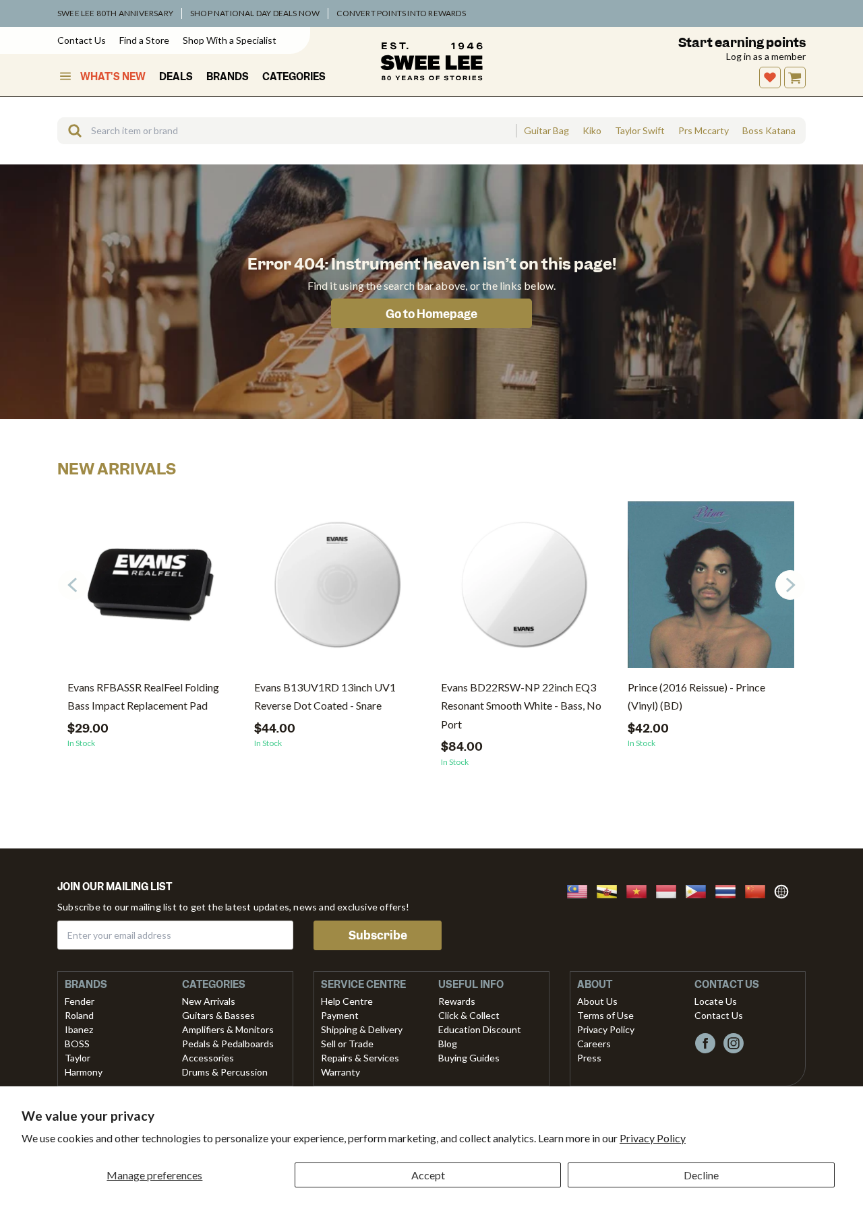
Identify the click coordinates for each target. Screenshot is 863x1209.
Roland (79, 1015)
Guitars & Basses (218, 1015)
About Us (597, 1001)
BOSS (77, 1043)
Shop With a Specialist (229, 40)
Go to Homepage (431, 314)
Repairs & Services (360, 1057)
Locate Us (715, 1001)
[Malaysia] (581, 890)
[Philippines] (700, 890)
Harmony (83, 1072)
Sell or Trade (347, 1043)
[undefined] (70, 130)
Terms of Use (605, 1015)
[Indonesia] (670, 890)
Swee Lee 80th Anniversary (115, 13)
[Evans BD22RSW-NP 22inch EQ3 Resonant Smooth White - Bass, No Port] (524, 589)
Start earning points (742, 43)
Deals (176, 77)
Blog (447, 1043)
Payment (340, 1015)
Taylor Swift (640, 130)
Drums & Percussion (225, 1072)
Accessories (208, 1057)
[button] (790, 585)
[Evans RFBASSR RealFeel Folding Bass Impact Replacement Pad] (150, 589)
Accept (428, 1175)
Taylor (77, 1057)
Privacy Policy (653, 1138)
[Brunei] (611, 890)
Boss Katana (769, 130)
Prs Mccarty (703, 130)
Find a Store (144, 40)
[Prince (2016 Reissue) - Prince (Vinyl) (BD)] (711, 589)
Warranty (340, 1072)
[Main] (431, 61)
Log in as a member (766, 56)
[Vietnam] (640, 890)
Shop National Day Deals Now (255, 13)
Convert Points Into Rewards (400, 13)
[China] (759, 890)
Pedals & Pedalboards (228, 1043)
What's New (113, 77)
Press (589, 1057)
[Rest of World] (785, 890)
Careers (594, 1043)
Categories (294, 77)
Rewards (456, 1001)
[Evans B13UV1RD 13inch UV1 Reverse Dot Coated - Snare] (337, 589)
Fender (79, 1001)
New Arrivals (208, 1001)
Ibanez (79, 1029)
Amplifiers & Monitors (228, 1029)
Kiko (592, 130)
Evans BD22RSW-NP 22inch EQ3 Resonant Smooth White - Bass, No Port (521, 705)
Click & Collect (469, 1015)
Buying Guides (469, 1057)
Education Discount (479, 1029)
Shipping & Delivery (362, 1029)
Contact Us (81, 40)
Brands (227, 77)
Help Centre (347, 1001)
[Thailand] (729, 890)
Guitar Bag (546, 130)
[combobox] (286, 130)
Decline (701, 1175)
